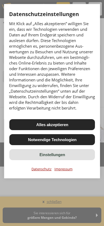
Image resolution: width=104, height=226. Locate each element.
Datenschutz (41, 169)
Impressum (63, 169)
